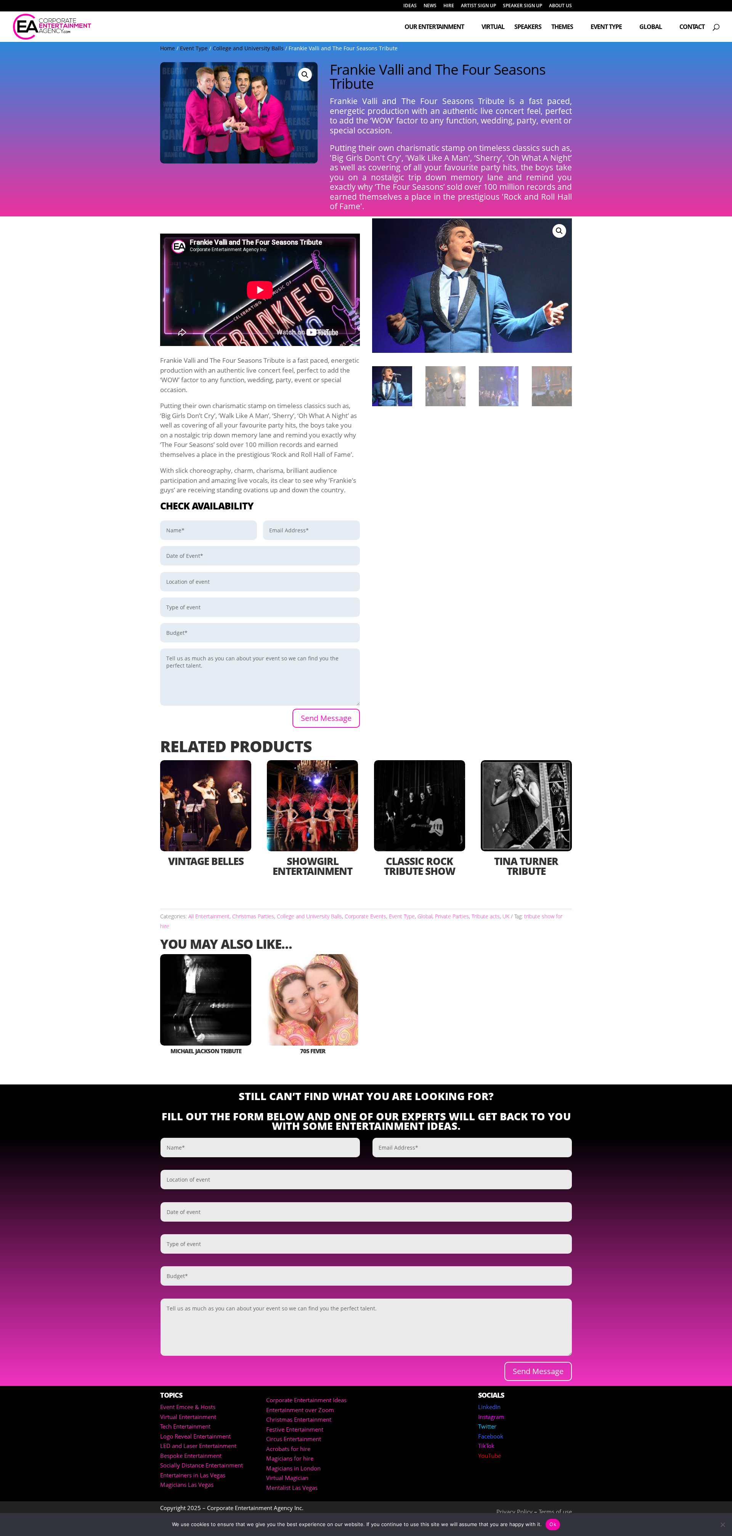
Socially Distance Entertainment (201, 1465)
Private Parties (452, 916)
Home (167, 48)
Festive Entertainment (294, 1429)
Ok (552, 1524)
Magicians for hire (289, 1458)
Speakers (527, 27)
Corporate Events (365, 916)
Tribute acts (486, 916)
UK (505, 916)
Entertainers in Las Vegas (192, 1475)
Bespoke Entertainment (191, 1455)
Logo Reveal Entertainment (195, 1436)
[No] (722, 1524)
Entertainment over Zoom (300, 1410)
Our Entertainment (434, 27)
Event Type (606, 27)
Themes (562, 27)
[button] (305, 75)
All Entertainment (209, 916)
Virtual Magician (287, 1478)
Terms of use (555, 1511)
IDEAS (410, 6)
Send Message (326, 718)
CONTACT (692, 27)
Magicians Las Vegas (187, 1484)
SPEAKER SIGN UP (522, 6)
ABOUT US (560, 6)
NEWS (430, 6)
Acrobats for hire (288, 1449)
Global (650, 27)
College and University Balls (248, 48)
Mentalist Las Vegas (292, 1487)
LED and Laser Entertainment (198, 1446)
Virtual (493, 27)
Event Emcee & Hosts (187, 1407)
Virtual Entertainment (188, 1417)
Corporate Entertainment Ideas (306, 1400)
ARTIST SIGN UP (478, 6)
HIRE (448, 6)
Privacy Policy (514, 1511)
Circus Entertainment (293, 1439)
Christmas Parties (253, 916)
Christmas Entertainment (298, 1419)
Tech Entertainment (185, 1426)
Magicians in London (293, 1468)
